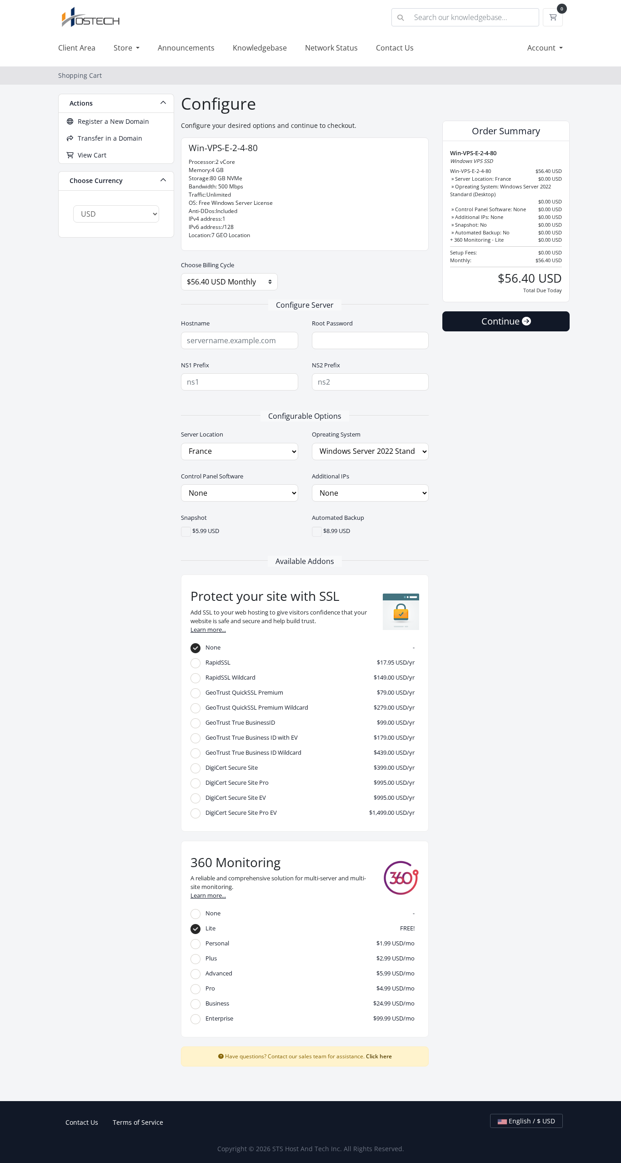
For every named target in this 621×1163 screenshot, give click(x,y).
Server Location (202, 434)
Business (308, 1003)
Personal (308, 943)
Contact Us (395, 48)
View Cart (90, 155)
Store (124, 48)
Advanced (308, 973)
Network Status (331, 48)
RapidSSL (308, 662)
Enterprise (308, 1018)
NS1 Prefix (195, 365)
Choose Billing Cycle (207, 265)
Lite (308, 928)
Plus (308, 958)
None (308, 647)
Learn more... (208, 630)
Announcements (186, 48)
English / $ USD (531, 1121)
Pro (308, 988)
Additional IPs (330, 476)
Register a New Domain (111, 121)
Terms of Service (138, 1122)
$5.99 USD (205, 531)
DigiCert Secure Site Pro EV (308, 812)
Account (542, 48)
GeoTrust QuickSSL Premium (308, 692)
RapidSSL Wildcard (308, 677)
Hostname (195, 323)
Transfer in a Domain (108, 138)
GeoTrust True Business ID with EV (308, 737)
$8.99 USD (336, 531)
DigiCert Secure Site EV (308, 797)
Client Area (76, 48)
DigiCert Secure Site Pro (308, 782)
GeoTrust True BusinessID (308, 722)
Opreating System (336, 434)
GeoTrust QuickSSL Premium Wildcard (308, 707)
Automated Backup (338, 517)
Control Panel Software (212, 476)
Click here (379, 1056)
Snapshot (194, 517)
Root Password (332, 323)
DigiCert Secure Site (308, 767)
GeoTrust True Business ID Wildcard (308, 752)
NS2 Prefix (326, 365)
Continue (501, 321)
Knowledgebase (260, 48)
